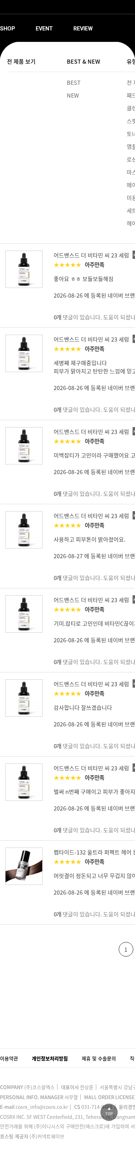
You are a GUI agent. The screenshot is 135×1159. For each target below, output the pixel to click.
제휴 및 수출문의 (99, 1058)
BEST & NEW (83, 61)
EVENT (44, 28)
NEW (73, 95)
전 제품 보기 (21, 61)
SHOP (7, 28)
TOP (109, 1113)
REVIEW (83, 28)
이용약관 (9, 1058)
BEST (74, 82)
